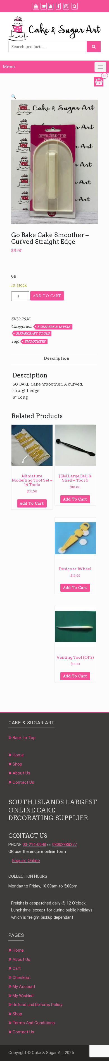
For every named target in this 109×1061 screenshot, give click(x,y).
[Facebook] (58, 6)
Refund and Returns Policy (37, 1004)
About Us (21, 773)
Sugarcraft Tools (32, 333)
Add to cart (47, 295)
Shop (17, 764)
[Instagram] (66, 6)
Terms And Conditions (34, 1022)
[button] (13, 96)
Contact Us (23, 782)
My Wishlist (23, 995)
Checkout (22, 977)
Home (18, 754)
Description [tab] (56, 358)
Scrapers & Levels (53, 327)
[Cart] (44, 6)
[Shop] (36, 6)
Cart (17, 968)
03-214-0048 (34, 844)
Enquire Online (26, 860)
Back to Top (24, 737)
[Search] (75, 6)
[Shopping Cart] (98, 81)
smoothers (35, 341)
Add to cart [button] (32, 503)
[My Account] (50, 6)
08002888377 (64, 844)
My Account (24, 986)
